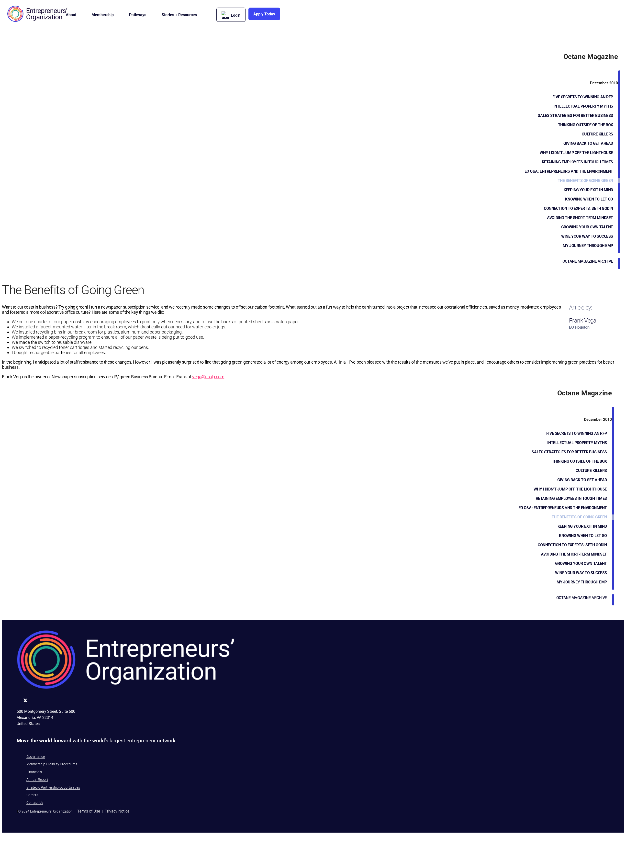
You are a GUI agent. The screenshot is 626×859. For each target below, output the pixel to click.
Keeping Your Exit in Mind (588, 190)
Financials (34, 772)
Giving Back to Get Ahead (588, 143)
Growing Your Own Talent (587, 227)
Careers (32, 795)
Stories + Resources (179, 14)
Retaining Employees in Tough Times (577, 162)
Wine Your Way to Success (587, 236)
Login (235, 15)
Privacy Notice (117, 811)
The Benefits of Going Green (585, 180)
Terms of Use (88, 811)
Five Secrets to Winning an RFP (582, 97)
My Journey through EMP (588, 245)
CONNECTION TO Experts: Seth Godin (578, 208)
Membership (102, 14)
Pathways (137, 14)
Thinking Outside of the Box (585, 125)
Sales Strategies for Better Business (575, 115)
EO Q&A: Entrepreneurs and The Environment (569, 171)
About (71, 14)
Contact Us (34, 802)
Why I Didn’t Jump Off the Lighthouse (576, 152)
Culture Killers (597, 134)
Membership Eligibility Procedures (51, 764)
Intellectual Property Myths (583, 106)
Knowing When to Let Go (589, 199)
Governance (35, 757)
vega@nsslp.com (208, 376)
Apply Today (264, 14)
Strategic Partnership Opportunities (53, 787)
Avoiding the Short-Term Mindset (580, 217)
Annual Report (37, 779)
